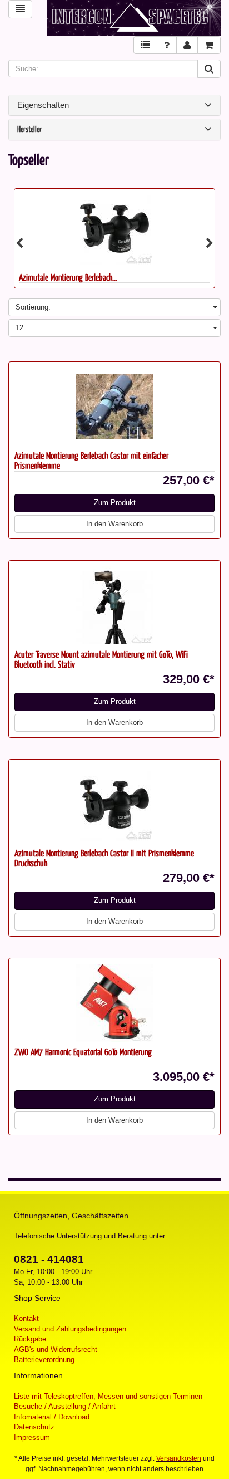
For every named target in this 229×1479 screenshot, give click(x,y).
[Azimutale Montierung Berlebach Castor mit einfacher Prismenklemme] (114, 406)
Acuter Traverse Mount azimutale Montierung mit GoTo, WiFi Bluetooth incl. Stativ (101, 659)
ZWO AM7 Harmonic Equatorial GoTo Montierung (83, 1051)
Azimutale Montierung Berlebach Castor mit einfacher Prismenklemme (91, 460)
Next (209, 243)
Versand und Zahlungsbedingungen (70, 1329)
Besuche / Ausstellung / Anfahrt (65, 1406)
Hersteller (29, 129)
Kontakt (26, 1318)
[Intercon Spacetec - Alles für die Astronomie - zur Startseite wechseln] (134, 18)
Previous (19, 243)
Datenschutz (34, 1427)
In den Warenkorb (114, 524)
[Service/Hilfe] (167, 45)
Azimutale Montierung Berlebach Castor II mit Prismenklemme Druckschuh (104, 858)
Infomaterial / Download (51, 1417)
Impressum (32, 1437)
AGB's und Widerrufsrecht (55, 1349)
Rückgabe (30, 1339)
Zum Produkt (115, 502)
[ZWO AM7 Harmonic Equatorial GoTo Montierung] (114, 1003)
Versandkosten (178, 1458)
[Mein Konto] (187, 45)
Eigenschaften (43, 105)
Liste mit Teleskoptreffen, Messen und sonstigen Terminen (108, 1396)
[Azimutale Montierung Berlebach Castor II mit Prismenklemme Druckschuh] (114, 804)
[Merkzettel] (145, 45)
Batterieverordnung (44, 1359)
